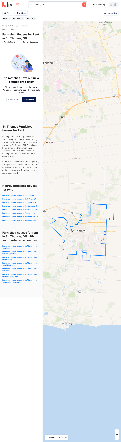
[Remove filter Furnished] (34, 18)
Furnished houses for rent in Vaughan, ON (18, 213)
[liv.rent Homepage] (7, 4)
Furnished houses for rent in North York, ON (19, 199)
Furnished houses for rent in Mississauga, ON (20, 209)
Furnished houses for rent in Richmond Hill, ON (20, 217)
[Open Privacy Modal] (17, 5)
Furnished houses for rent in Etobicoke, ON (19, 202)
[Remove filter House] (9, 18)
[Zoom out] (117, 434)
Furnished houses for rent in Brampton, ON (19, 220)
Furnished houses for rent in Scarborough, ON (20, 206)
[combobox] (30, 4)
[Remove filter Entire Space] (22, 18)
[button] (61, 54)
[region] (82, 231)
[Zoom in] (117, 431)
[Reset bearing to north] (117, 438)
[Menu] (113, 4)
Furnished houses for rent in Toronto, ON (18, 195)
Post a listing (99, 4)
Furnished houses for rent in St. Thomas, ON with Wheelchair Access (19, 281)
